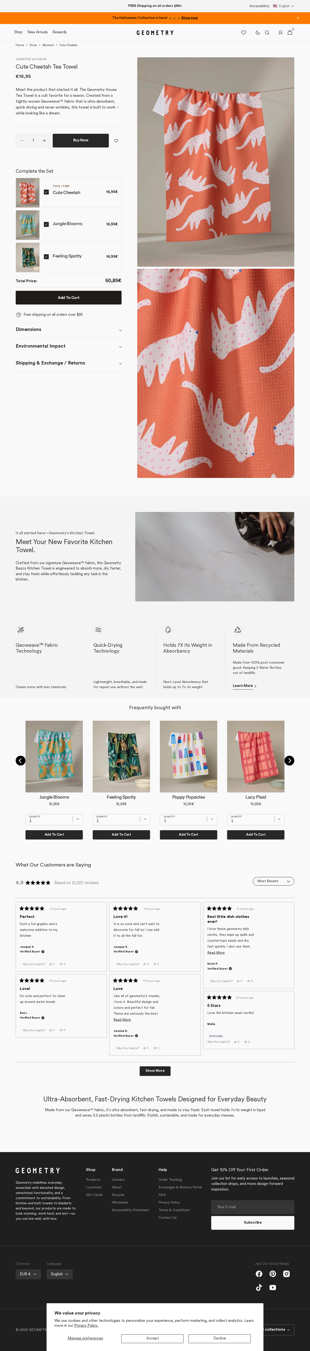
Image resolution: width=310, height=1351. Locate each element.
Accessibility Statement (130, 1210)
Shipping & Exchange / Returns (50, 363)
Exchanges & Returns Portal (180, 1187)
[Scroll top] (304, 1345)
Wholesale (120, 1203)
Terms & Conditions (174, 1210)
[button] (283, 6)
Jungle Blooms (67, 223)
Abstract (48, 45)
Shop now (189, 18)
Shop (33, 45)
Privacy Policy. (86, 1326)
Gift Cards (94, 1195)
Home (20, 45)
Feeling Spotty (67, 256)
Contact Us (168, 1218)
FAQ (162, 1195)
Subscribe (252, 1223)
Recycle (118, 1195)
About (117, 1187)
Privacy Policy (169, 1203)
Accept (152, 1338)
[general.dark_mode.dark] (257, 32)
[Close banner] (298, 18)
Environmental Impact (40, 346)
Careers (118, 1180)
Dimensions (28, 329)
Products (93, 1180)
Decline (219, 1338)
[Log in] (280, 32)
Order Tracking (170, 1180)
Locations (94, 1187)
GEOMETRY (39, 1330)
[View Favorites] (243, 32)
